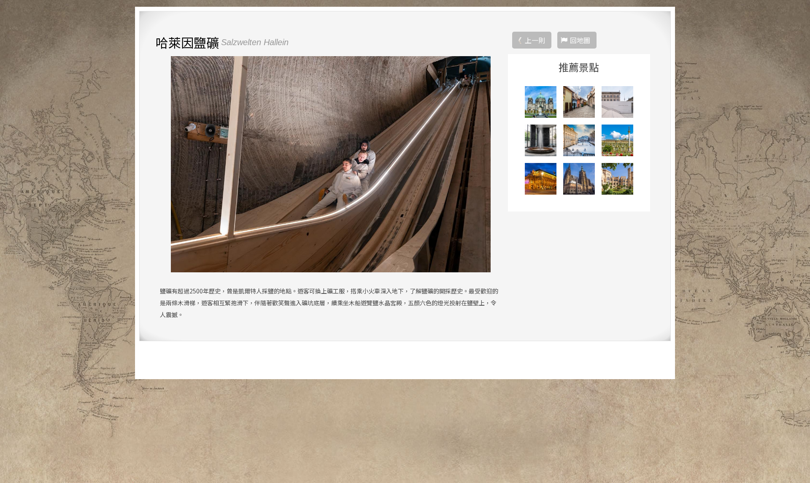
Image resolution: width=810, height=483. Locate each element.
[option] (330, 164)
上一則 (535, 40)
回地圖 (580, 40)
